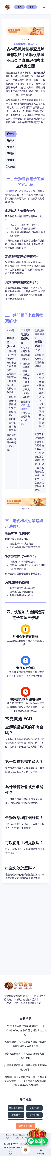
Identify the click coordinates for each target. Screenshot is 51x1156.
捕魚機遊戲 (34, 1115)
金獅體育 (9, 191)
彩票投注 (16, 1115)
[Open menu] (44, 7)
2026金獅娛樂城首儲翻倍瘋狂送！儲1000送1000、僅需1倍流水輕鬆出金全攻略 (25, 1030)
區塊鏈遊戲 (34, 1108)
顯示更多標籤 (25, 1125)
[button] (22, 39)
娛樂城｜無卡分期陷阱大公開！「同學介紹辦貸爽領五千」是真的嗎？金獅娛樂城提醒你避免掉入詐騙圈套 (25, 1081)
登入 (19, 7)
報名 (31, 7)
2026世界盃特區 (16, 1108)
